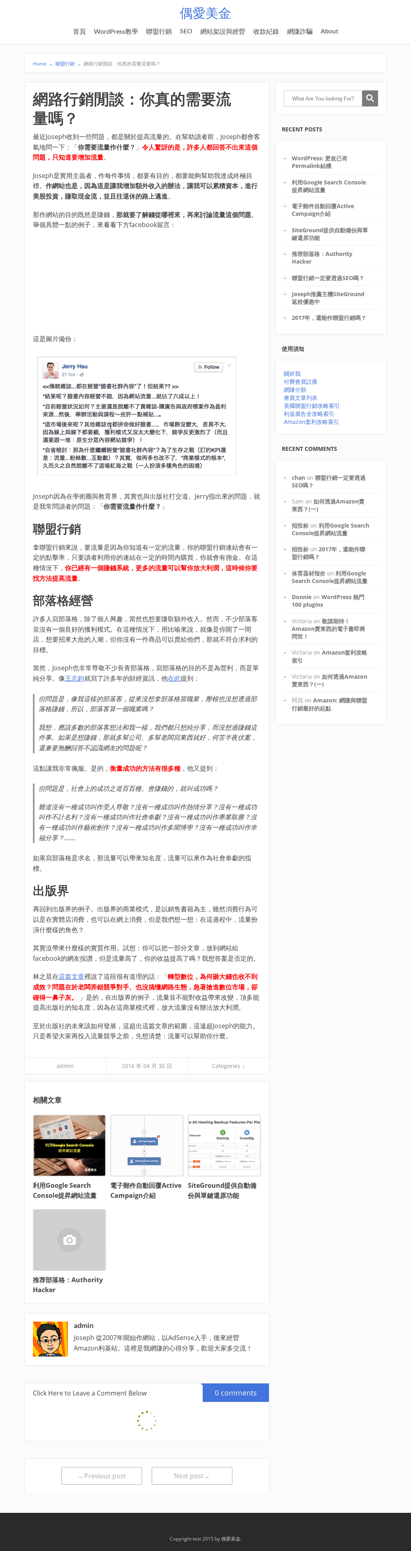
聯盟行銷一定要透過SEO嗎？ (328, 278)
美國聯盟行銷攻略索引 (312, 405)
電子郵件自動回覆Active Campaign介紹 (323, 209)
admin (65, 1066)
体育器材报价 (309, 573)
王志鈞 (74, 678)
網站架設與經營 (222, 32)
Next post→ (192, 1475)
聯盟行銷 (159, 32)
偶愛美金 (205, 13)
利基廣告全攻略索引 (309, 413)
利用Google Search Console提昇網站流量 (330, 529)
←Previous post (102, 1475)
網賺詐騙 (300, 32)
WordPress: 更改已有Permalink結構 (320, 162)
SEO (186, 31)
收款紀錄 (266, 32)
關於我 (292, 373)
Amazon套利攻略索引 (311, 422)
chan (298, 477)
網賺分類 (295, 389)
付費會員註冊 (300, 381)
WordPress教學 (116, 32)
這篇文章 (71, 976)
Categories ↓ (228, 1066)
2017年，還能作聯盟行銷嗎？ (329, 317)
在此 (174, 678)
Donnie (301, 597)
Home (43, 63)
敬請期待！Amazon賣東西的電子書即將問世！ (328, 628)
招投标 (300, 525)
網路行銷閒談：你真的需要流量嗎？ (119, 63)
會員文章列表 (300, 397)
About (329, 31)
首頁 (79, 32)
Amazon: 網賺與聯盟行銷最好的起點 (329, 704)
